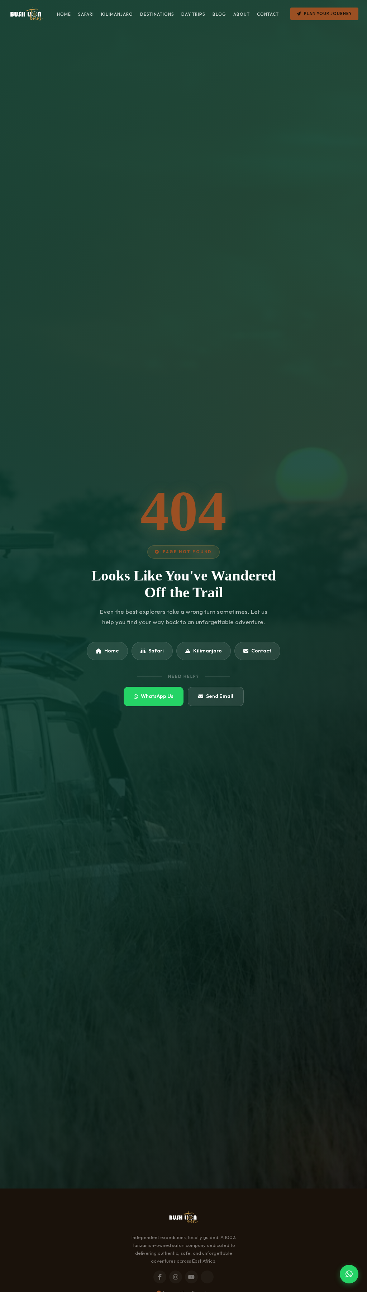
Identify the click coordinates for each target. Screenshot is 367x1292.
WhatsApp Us (157, 696)
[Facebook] (159, 1277)
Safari (156, 650)
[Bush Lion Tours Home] (26, 14)
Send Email (219, 696)
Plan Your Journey (328, 13)
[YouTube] (191, 1277)
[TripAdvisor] (207, 1277)
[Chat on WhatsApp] (349, 1274)
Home (111, 650)
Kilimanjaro (207, 650)
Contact (261, 650)
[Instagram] (175, 1277)
